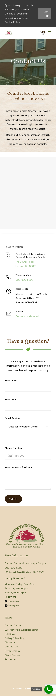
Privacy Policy (12, 651)
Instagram (13, 605)
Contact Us (11, 646)
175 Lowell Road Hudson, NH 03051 (24, 572)
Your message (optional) (19, 467)
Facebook (13, 601)
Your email (11, 399)
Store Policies (12, 655)
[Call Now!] (48, 689)
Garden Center (13, 625)
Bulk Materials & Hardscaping (21, 629)
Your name (11, 380)
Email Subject (13, 418)
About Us (10, 642)
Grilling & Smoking (15, 638)
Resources (11, 659)
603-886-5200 (14, 567)
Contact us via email (27, 316)
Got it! (46, 13)
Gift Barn (10, 634)
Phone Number (13, 448)
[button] (28, 427)
